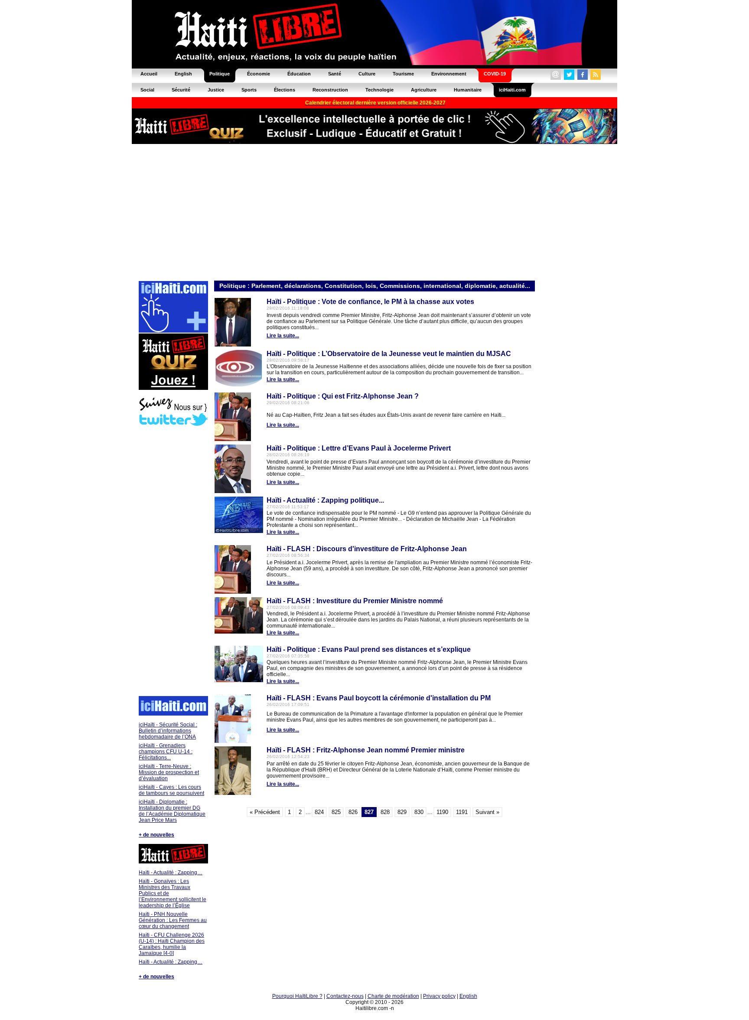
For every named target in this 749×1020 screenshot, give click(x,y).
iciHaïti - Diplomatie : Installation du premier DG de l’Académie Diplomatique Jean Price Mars (172, 811)
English (468, 996)
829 (402, 812)
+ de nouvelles (156, 835)
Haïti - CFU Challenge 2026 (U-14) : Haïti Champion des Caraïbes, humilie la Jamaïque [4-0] (172, 944)
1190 (442, 812)
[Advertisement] (374, 211)
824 (319, 812)
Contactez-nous (345, 996)
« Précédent (265, 812)
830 (418, 812)
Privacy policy (439, 996)
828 (385, 812)
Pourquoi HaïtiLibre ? (297, 996)
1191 (462, 812)
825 (336, 812)
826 (353, 812)
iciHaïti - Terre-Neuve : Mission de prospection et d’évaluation (169, 772)
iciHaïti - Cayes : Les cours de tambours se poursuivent (171, 790)
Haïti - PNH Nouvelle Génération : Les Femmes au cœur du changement (173, 920)
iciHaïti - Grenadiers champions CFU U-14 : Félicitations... (165, 751)
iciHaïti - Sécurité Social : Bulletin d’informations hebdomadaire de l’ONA (168, 731)
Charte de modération (393, 996)
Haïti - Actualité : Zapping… (170, 873)
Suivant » (487, 812)
